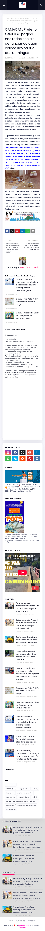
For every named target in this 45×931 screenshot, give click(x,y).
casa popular (10, 785)
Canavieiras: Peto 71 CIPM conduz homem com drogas (28, 302)
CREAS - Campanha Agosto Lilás (17, 789)
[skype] (15, 458)
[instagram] (8, 452)
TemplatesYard (23, 925)
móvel (35, 797)
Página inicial (11, 18)
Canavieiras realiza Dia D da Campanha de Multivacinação (27, 315)
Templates (22, 927)
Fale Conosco (32, 921)
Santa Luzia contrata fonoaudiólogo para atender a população (26, 739)
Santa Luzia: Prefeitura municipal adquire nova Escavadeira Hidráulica (27, 640)
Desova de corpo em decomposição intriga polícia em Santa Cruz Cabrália (26, 655)
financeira (9, 793)
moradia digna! (24, 797)
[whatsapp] (8, 458)
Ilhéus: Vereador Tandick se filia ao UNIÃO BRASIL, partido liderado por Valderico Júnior (27, 624)
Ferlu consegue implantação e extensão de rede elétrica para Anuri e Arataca (27, 607)
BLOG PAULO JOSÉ (11, 58)
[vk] (37, 458)
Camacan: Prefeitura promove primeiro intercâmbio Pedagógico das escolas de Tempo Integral (27, 674)
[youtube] (30, 452)
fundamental (10, 797)
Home (11, 921)
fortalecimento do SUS (24, 793)
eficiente (35, 789)
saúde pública (11, 809)
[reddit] (23, 458)
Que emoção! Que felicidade (26, 805)
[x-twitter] (23, 452)
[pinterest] (30, 458)
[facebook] (15, 452)
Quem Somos (20, 921)
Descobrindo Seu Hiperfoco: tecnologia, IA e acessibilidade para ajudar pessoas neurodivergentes (27, 285)
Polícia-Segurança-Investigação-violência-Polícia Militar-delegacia (21, 801)
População (10, 805)
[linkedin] (37, 452)
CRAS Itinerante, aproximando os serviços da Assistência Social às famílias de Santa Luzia (27, 754)
